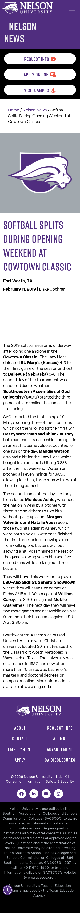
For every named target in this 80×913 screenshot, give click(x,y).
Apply (20, 760)
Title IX (61, 777)
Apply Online (36, 74)
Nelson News (35, 110)
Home (13, 110)
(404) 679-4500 (36, 868)
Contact (20, 738)
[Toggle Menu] (72, 8)
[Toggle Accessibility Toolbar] (7, 890)
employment (20, 749)
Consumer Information (24, 782)
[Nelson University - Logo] (27, 8)
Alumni (60, 738)
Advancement (60, 749)
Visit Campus (36, 90)
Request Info (36, 59)
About (20, 728)
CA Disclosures (60, 760)
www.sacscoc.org (39, 877)
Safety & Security (60, 782)
